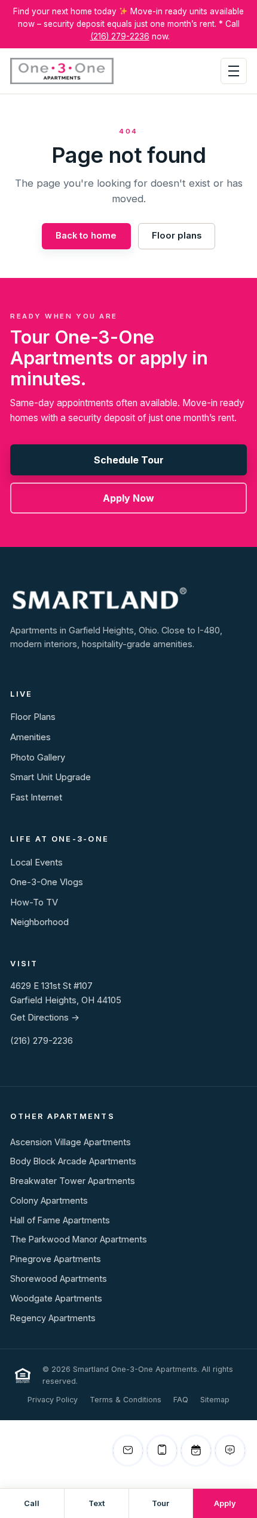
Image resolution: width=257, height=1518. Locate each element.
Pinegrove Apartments (55, 1259)
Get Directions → (44, 1017)
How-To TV (34, 902)
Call (31, 1503)
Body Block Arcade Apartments (73, 1161)
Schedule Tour (129, 460)
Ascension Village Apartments (70, 1142)
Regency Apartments (53, 1318)
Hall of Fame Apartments (60, 1220)
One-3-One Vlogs (46, 882)
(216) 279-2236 (119, 36)
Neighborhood (39, 922)
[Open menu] (234, 71)
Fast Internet (36, 797)
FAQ (180, 1399)
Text (96, 1503)
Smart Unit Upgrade (50, 777)
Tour (160, 1503)
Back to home (86, 235)
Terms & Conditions (125, 1399)
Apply (225, 1503)
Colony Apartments (49, 1200)
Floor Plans (33, 717)
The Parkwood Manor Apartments (78, 1239)
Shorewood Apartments (58, 1278)
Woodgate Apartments (56, 1298)
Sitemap (215, 1399)
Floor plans (176, 235)
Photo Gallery (37, 757)
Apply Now (128, 498)
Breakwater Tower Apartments (72, 1181)
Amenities (30, 737)
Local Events (36, 862)
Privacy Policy (52, 1399)
